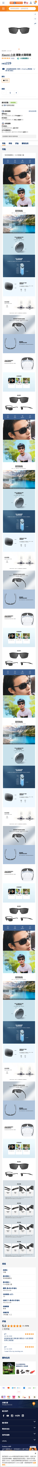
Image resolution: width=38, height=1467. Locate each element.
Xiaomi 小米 (8, 55)
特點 (3, 143)
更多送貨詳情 (32, 111)
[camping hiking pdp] (19, 1368)
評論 (17, 143)
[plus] (16, 93)
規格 (10, 143)
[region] (19, 1458)
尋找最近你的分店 (7, 1405)
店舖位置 (5, 1403)
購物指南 (25, 143)
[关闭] (35, 1453)
